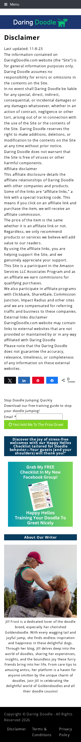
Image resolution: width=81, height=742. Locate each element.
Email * (10, 417)
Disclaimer (16, 729)
